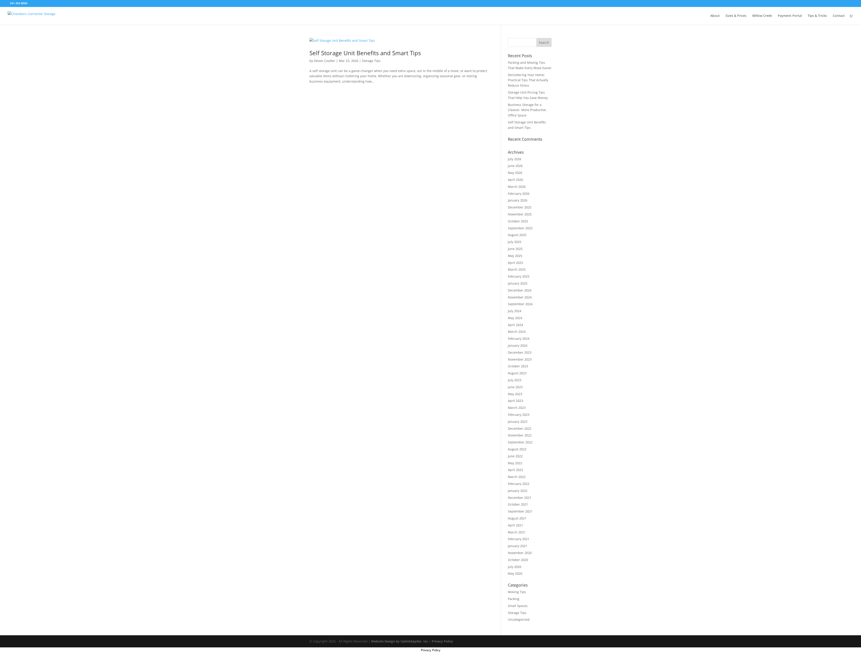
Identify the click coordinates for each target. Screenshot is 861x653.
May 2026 (515, 173)
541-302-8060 (18, 3)
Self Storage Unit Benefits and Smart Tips (365, 53)
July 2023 (514, 380)
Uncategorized (519, 619)
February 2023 (518, 414)
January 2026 (517, 200)
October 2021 (518, 504)
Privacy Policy (442, 641)
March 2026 (517, 186)
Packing (513, 599)
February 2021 (518, 539)
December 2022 (519, 428)
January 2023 (517, 421)
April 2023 (515, 401)
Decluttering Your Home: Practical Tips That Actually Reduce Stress (528, 80)
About (715, 16)
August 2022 (517, 449)
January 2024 (517, 345)
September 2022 (520, 442)
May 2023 (515, 394)
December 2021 (519, 497)
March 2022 (517, 477)
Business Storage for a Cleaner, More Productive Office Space (527, 110)
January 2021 (517, 546)
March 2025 (517, 269)
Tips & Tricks (817, 16)
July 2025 (514, 242)
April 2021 (515, 525)
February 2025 (518, 276)
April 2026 (515, 179)
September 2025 (520, 228)
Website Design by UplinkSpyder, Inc (399, 641)
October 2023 (518, 366)
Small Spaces (518, 606)
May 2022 (515, 463)
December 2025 (519, 207)
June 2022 (515, 456)
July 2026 (514, 159)
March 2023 (517, 407)
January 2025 (517, 283)
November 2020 (520, 553)
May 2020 (515, 573)
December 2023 (519, 352)
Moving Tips (517, 592)
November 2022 (520, 435)
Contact (839, 16)
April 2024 (515, 325)
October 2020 (518, 560)
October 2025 (518, 221)
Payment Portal (790, 16)
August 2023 (517, 373)
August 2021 (517, 518)
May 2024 (515, 318)
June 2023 (515, 387)
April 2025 (515, 263)
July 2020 (514, 567)
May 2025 (515, 256)
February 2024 (518, 338)
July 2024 (514, 311)
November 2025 (520, 214)
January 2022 (517, 491)
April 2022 (515, 470)
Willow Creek (762, 16)
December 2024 (519, 290)
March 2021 (517, 532)
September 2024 (520, 304)
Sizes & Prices (736, 16)
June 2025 (515, 249)
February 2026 (518, 193)
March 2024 (517, 331)
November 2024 (520, 297)
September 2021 (520, 511)
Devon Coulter (324, 61)
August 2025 (517, 235)
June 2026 (515, 166)
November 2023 (520, 359)
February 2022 (518, 484)
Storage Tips (371, 61)
